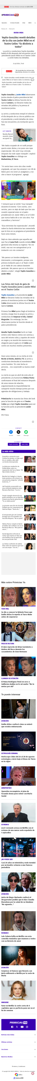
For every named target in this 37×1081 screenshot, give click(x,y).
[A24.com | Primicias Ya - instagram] (27, 1027)
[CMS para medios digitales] (18, 1078)
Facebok (11, 435)
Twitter (18, 435)
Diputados (4, 23)
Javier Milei (25, 444)
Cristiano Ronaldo (14, 23)
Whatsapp (26, 435)
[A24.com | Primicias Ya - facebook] (12, 1027)
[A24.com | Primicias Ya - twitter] (17, 1027)
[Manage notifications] (32, 1073)
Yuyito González (8, 295)
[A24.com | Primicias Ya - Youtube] (22, 1027)
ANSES (30, 23)
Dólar (23, 23)
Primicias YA (4, 29)
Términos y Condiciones (18, 1066)
